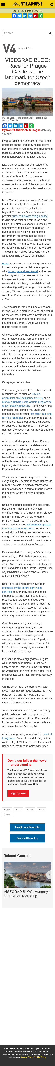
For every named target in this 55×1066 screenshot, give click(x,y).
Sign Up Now (18, 793)
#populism (7, 814)
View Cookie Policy (37, 1057)
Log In (15, 11)
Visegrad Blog (24, 48)
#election (30, 809)
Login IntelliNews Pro (32, 11)
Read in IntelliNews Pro (27, 827)
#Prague (7, 809)
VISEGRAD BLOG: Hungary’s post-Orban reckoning (27, 894)
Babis (5, 263)
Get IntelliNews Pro (27, 838)
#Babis (41, 809)
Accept (24, 1057)
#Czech (18, 809)
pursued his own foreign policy (29, 216)
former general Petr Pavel (23, 271)
